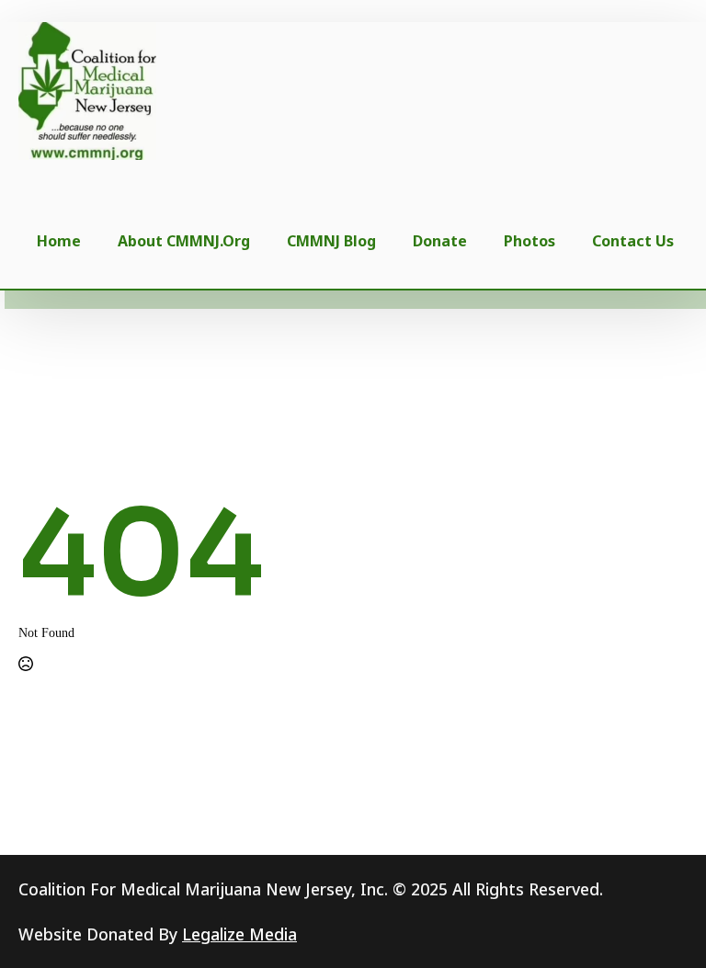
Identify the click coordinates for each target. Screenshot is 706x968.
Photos (529, 241)
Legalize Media (239, 934)
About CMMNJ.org (184, 241)
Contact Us (633, 241)
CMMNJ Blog (331, 241)
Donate (440, 241)
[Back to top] (661, 923)
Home (59, 241)
